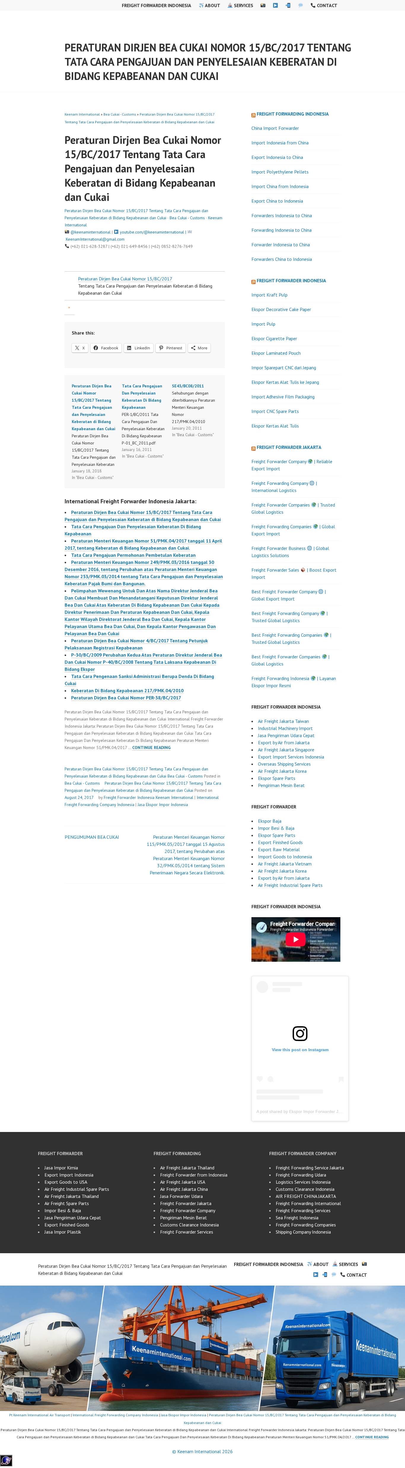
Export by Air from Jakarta (284, 742)
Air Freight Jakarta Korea (282, 771)
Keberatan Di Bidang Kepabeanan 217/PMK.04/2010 (127, 690)
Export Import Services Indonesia (291, 757)
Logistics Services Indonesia (303, 1182)
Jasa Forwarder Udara (181, 1196)
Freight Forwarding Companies (306, 1225)
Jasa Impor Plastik (62, 1232)
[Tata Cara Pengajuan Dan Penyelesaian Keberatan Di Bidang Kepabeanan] (147, 421)
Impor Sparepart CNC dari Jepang (283, 367)
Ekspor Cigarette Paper (274, 338)
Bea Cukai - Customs (119, 114)
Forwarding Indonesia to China (281, 230)
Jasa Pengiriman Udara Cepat (286, 735)
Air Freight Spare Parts (66, 1203)
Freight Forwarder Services (186, 1232)
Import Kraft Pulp (269, 295)
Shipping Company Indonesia (303, 1232)
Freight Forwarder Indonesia (156, 5)
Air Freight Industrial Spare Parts (290, 885)
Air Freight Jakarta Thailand (71, 1196)
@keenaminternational (91, 232)
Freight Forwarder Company (187, 1210)
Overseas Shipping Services (284, 764)
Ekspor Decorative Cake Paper (281, 309)
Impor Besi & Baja (276, 828)
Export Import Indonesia (68, 1175)
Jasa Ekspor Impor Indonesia (163, 804)
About (212, 5)
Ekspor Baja (269, 821)
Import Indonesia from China (280, 143)
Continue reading (151, 747)
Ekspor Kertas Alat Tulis (275, 426)
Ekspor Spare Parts (276, 778)
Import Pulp (263, 324)
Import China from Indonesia (280, 186)
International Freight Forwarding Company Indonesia (115, 1415)
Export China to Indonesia (277, 201)
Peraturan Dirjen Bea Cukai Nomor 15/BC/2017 (125, 279)
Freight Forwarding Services (303, 1210)
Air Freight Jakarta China (184, 1189)
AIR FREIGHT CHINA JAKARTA (306, 1196)
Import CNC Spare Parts (275, 411)
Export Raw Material (279, 849)
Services (243, 5)
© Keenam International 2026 (202, 1451)
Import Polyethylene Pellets (280, 172)
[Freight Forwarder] (6, 1464)
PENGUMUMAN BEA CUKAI (92, 837)
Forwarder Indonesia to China (280, 244)
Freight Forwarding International (308, 1203)
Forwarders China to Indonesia (281, 259)
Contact (326, 5)
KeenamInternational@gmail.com (95, 239)
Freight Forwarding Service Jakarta (310, 1168)
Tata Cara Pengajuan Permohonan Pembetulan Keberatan (133, 555)
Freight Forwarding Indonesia (293, 114)
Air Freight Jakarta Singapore (286, 750)
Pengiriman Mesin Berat (281, 785)
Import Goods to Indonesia (285, 857)
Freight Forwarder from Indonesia (193, 1175)
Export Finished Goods (280, 842)
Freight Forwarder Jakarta (289, 447)
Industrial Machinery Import (285, 728)
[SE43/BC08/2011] (197, 410)
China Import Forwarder (275, 128)
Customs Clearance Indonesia (189, 1225)
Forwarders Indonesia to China (281, 215)
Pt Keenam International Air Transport (39, 1415)
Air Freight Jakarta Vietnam (285, 864)
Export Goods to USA (65, 1182)
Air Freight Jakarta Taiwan (283, 721)
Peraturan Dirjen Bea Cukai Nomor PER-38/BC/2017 (126, 698)
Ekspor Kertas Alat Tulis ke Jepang (285, 382)
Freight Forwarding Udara (301, 1175)
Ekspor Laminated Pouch (276, 353)
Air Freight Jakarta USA (182, 1182)
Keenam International (82, 114)
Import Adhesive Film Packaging (283, 397)
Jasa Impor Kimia (61, 1168)
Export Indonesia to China (277, 157)
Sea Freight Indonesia (297, 1218)
